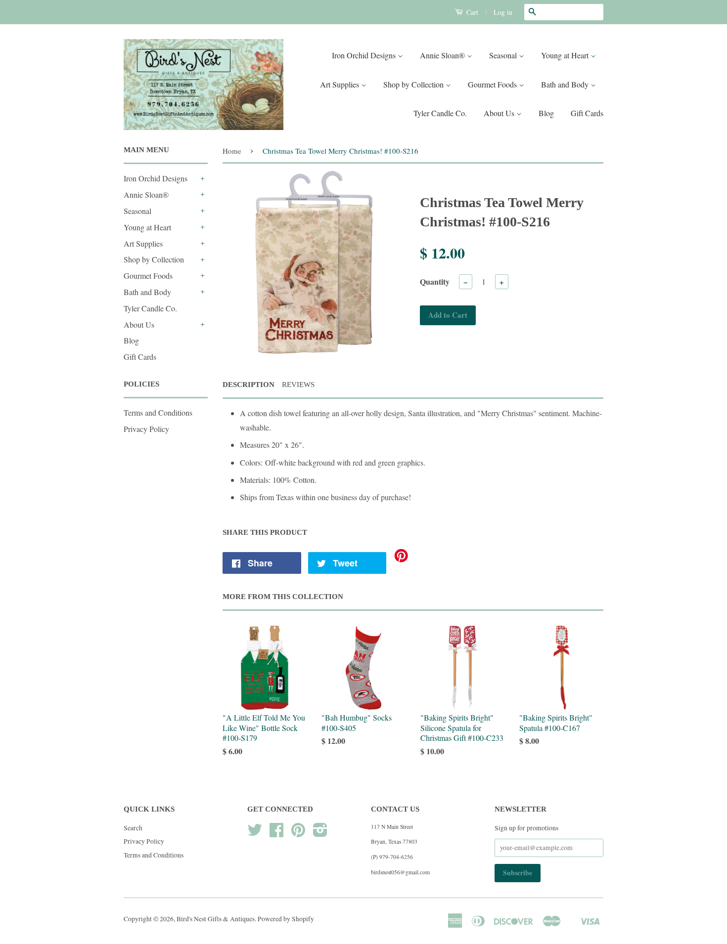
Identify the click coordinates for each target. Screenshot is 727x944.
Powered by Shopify (286, 918)
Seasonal (504, 55)
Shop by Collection (414, 84)
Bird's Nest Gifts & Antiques (216, 918)
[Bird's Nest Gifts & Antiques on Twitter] (254, 833)
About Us (500, 113)
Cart (471, 12)
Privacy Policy (146, 429)
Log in (503, 12)
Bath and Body (566, 84)
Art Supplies (340, 84)
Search (133, 827)
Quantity (435, 281)
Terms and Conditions (158, 412)
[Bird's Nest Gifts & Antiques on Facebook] (276, 833)
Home (232, 151)
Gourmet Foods (493, 84)
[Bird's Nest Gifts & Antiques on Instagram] (320, 833)
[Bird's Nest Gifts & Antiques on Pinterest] (298, 833)
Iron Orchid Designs (365, 55)
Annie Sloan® (443, 55)
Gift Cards (587, 113)
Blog (546, 113)
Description (248, 384)
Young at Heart (566, 55)
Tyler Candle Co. (440, 113)
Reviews (298, 384)
